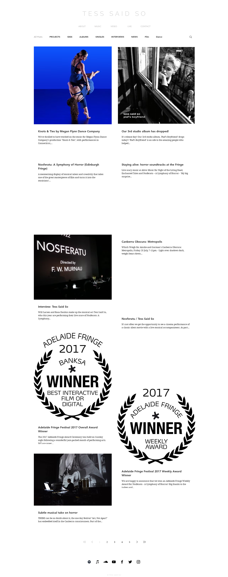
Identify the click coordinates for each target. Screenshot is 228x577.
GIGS (69, 36)
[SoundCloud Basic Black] (105, 562)
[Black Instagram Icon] (138, 562)
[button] (190, 37)
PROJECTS (55, 36)
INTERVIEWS (117, 36)
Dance (159, 36)
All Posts (38, 36)
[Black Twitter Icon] (130, 562)
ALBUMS (83, 36)
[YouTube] (114, 562)
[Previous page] (92, 542)
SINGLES (99, 36)
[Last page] (144, 542)
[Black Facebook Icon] (122, 562)
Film (147, 36)
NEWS (134, 36)
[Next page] (137, 542)
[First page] (84, 542)
